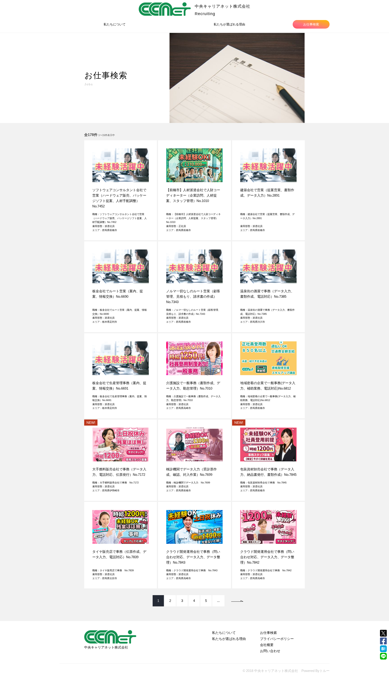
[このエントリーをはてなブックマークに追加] (383, 648)
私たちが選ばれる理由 (229, 24)
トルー (324, 671)
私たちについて (115, 24)
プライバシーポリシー (277, 639)
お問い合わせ (270, 651)
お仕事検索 (311, 24)
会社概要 (267, 645)
